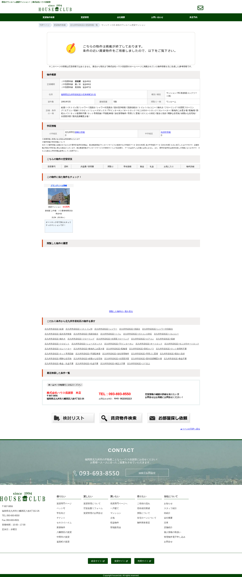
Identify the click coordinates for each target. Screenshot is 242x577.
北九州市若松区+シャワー (105, 329)
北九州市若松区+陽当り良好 (172, 354)
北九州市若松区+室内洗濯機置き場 (146, 358)
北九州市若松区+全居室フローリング (112, 339)
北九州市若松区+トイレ (110, 334)
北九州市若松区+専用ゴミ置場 (144, 354)
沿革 (166, 522)
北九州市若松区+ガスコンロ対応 (137, 334)
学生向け (61, 513)
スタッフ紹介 (170, 508)
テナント (61, 518)
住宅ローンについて (146, 518)
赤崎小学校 (80, 132)
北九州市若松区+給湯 (54, 329)
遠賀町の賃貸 (63, 541)
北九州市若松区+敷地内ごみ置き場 (88, 349)
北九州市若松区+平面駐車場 (87, 354)
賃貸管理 (85, 17)
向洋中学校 (166, 132)
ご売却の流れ (143, 503)
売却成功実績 (143, 508)
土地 (112, 518)
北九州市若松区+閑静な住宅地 (58, 358)
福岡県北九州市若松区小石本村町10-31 (78, 94)
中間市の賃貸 (63, 537)
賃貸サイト (119, 561)
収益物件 (114, 522)
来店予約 (193, 17)
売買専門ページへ (118, 503)
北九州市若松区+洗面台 (129, 329)
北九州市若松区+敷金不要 (175, 358)
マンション (115, 513)
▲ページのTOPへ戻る (190, 429)
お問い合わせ (157, 17)
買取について (143, 513)
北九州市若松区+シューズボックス (86, 344)
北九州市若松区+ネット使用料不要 (171, 349)
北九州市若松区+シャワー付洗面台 (157, 329)
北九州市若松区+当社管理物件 (115, 354)
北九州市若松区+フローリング (80, 339)
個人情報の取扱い (172, 532)
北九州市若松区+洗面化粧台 (85, 334)
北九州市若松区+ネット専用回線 (59, 354)
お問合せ (168, 541)
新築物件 (61, 527)
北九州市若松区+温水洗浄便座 (58, 334)
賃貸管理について (92, 503)
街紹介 (167, 513)
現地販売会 (115, 527)
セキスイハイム (64, 522)
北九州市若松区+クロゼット (57, 344)
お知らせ (168, 503)
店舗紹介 (168, 527)
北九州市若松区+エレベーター (58, 349)
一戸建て (114, 508)
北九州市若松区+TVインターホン (119, 344)
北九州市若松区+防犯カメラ (141, 349)
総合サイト (96, 561)
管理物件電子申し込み (174, 537)
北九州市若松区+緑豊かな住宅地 (87, 358)
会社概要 (121, 17)
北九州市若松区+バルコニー (166, 334)
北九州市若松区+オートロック (148, 344)
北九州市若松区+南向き (55, 339)
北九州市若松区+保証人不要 (112, 363)
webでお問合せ (147, 472)
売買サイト (143, 561)
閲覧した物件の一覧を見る (121, 311)
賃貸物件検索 (48, 17)
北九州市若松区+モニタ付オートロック (181, 344)
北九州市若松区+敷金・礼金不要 (59, 363)
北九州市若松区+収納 (165, 339)
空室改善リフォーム (93, 508)
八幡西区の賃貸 (64, 532)
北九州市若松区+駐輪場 (116, 349)
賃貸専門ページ (64, 503)
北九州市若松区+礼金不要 (86, 363)
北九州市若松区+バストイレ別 (79, 329)
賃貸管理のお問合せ (93, 513)
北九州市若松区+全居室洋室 (116, 358)
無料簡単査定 (143, 522)
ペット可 (61, 508)
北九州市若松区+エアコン (142, 339)
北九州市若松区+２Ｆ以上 (138, 363)
